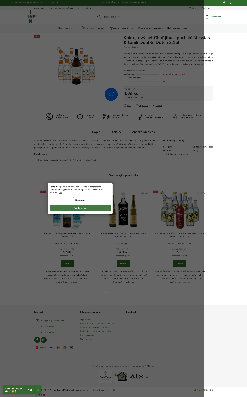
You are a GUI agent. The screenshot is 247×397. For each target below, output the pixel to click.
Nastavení (80, 200)
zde (60, 192)
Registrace (206, 8)
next (211, 241)
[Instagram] (230, 3)
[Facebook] (224, 3)
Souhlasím (80, 208)
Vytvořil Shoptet (205, 390)
